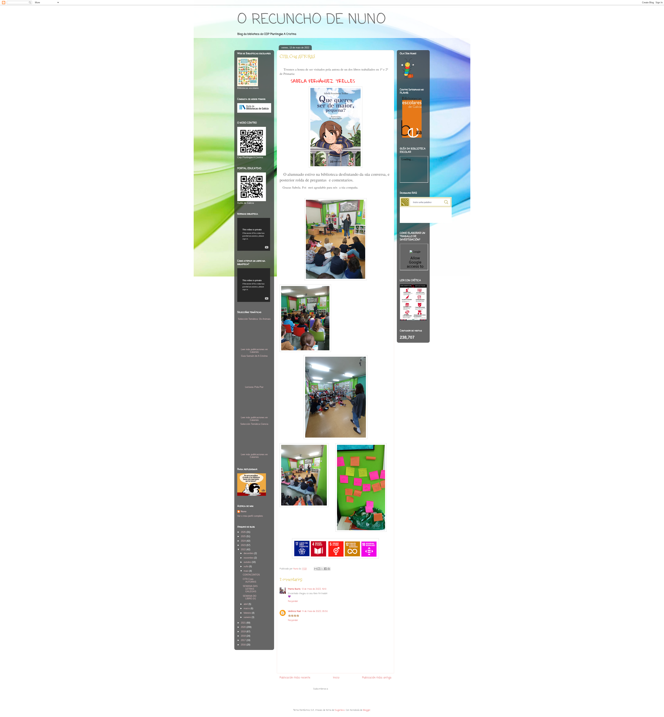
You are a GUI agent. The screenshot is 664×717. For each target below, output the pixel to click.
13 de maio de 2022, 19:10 (314, 589)
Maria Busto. (294, 589)
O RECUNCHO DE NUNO (311, 19)
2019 (243, 631)
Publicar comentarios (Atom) (343, 689)
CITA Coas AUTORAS (249, 580)
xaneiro (248, 617)
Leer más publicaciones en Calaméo (254, 350)
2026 (243, 532)
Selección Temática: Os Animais (254, 319)
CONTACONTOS (251, 574)
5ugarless (340, 710)
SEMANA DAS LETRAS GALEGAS (250, 589)
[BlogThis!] (319, 568)
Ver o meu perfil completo (250, 516)
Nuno (243, 511)
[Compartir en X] (322, 568)
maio (246, 571)
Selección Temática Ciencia (254, 424)
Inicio (336, 678)
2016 (243, 644)
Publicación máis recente (295, 678)
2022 (243, 549)
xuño (246, 566)
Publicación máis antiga (376, 678)
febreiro (248, 613)
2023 (243, 545)
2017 (243, 640)
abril (246, 604)
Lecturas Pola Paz (254, 387)
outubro (248, 562)
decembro (249, 553)
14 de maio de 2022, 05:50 (315, 611)
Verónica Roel (294, 611)
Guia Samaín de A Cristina (254, 356)
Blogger (366, 710)
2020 (243, 627)
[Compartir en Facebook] (325, 568)
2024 (243, 541)
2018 (243, 636)
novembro (249, 557)
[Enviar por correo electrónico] (315, 568)
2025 (243, 536)
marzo (247, 608)
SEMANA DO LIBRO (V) (249, 597)
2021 (243, 622)
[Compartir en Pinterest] (328, 568)
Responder (293, 601)
